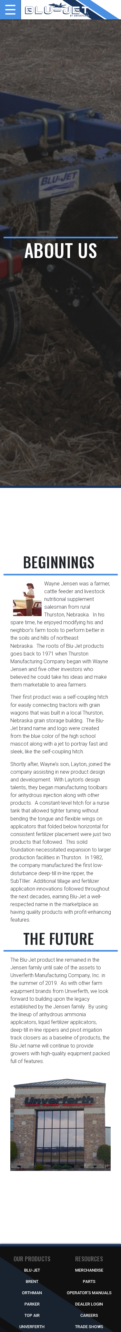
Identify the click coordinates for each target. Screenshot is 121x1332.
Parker (32, 1304)
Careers (89, 1315)
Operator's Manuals (89, 1292)
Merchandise (89, 1270)
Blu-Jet (32, 1270)
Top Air (32, 1315)
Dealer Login (89, 1304)
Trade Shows (89, 1326)
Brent (32, 1281)
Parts (89, 1281)
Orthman (32, 1292)
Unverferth (32, 1326)
